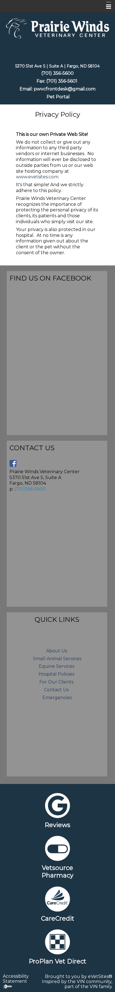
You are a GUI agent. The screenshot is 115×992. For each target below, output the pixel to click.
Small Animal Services (57, 658)
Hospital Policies (56, 674)
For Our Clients (56, 682)
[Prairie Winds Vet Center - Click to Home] (57, 28)
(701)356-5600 (30, 489)
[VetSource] (57, 848)
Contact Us (56, 689)
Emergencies (57, 697)
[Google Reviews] (57, 806)
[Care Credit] (57, 899)
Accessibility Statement (16, 979)
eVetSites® (100, 976)
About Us (57, 650)
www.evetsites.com (37, 176)
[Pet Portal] (46, 96)
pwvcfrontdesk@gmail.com (64, 89)
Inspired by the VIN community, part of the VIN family (77, 984)
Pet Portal (58, 96)
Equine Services (56, 666)
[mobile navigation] (106, 6)
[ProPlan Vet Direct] (57, 941)
